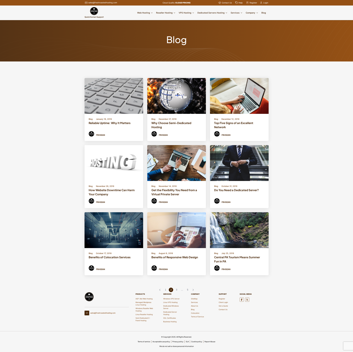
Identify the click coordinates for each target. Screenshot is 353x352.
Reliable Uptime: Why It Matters (109, 123)
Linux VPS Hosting (170, 302)
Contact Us (227, 3)
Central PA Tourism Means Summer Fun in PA (237, 259)
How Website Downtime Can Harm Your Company (112, 192)
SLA (187, 342)
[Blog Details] (114, 96)
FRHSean (100, 135)
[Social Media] (242, 300)
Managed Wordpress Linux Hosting (143, 303)
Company (250, 12)
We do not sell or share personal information (176, 346)
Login (265, 3)
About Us (194, 306)
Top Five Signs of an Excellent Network (233, 125)
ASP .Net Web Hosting (144, 299)
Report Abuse (209, 342)
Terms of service (144, 342)
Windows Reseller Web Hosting (144, 309)
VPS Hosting (185, 12)
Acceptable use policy (161, 342)
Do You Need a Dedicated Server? (236, 190)
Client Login (223, 302)
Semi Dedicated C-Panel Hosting (143, 319)
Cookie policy (196, 342)
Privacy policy (177, 342)
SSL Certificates (169, 318)
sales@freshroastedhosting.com (102, 2)
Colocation (195, 313)
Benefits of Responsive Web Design (174, 257)
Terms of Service (197, 317)
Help (241, 3)
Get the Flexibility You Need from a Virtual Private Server (174, 192)
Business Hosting (169, 322)
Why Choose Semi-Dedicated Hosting (171, 125)
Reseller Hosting (164, 12)
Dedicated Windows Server (171, 307)
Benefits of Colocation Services (109, 257)
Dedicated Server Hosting (170, 313)
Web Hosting (143, 12)
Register (253, 3)
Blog (263, 12)
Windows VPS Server (171, 299)
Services (235, 12)
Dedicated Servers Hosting (210, 12)
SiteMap (194, 299)
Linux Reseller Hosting (144, 314)
